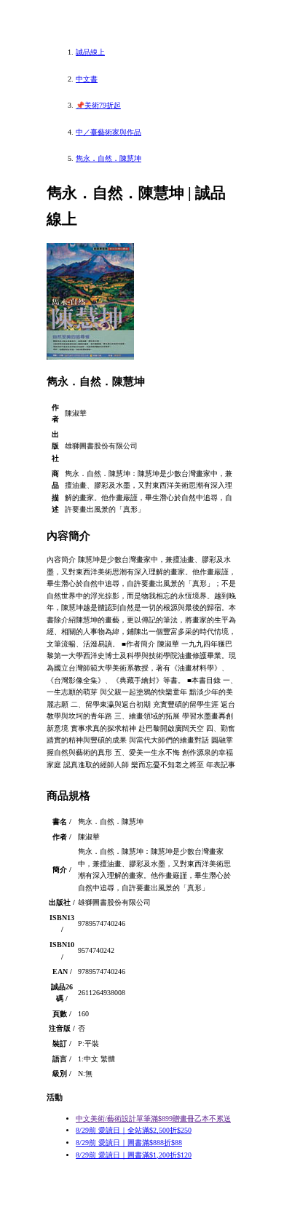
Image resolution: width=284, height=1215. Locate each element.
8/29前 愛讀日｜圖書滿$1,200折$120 (134, 1155)
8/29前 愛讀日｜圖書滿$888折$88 (129, 1143)
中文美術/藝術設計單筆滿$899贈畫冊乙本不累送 (153, 1119)
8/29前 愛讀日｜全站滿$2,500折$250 (134, 1130)
